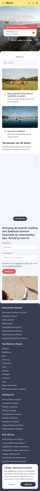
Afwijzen (12, 484)
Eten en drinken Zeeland (11, 399)
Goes (4, 382)
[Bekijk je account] (33, 3)
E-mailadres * (7, 253)
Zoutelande (6, 363)
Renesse (5, 371)
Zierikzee (5, 348)
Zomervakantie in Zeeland (12, 425)
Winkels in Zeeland (9, 407)
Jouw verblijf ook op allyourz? (13, 443)
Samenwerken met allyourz (12, 439)
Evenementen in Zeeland (12, 414)
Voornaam (6, 243)
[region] (20, 188)
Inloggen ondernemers (11, 454)
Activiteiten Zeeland (10, 403)
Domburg (6, 359)
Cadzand (5, 378)
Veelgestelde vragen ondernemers (15, 450)
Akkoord (28, 484)
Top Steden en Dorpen (12, 344)
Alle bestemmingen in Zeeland (14, 389)
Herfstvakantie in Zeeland (12, 429)
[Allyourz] (9, 3)
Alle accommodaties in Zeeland (14, 312)
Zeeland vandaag (9, 410)
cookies (11, 471)
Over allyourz (8, 434)
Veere (4, 367)
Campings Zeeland (9, 316)
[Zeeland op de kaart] (36, 3)
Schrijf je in (9, 271)
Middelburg (6, 352)
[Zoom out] (36, 164)
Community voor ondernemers (14, 458)
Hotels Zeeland (8, 320)
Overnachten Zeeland (12, 307)
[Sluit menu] (3, 3)
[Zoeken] (29, 3)
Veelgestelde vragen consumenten (15, 446)
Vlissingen (6, 374)
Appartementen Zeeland (12, 334)
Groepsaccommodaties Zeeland (14, 338)
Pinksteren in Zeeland (10, 421)
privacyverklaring (15, 266)
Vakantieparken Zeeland (12, 331)
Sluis (4, 356)
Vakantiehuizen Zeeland (11, 327)
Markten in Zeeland (9, 418)
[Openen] (36, 157)
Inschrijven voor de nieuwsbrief (14, 461)
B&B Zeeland (7, 323)
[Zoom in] (36, 161)
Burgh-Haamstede (9, 385)
